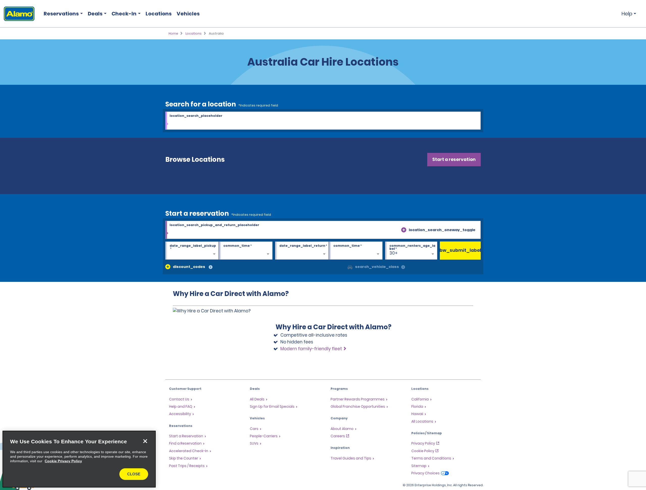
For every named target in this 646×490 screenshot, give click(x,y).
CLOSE (133, 474)
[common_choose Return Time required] (355, 251)
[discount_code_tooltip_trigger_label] (210, 267)
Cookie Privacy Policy (63, 461)
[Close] (145, 441)
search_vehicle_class (377, 266)
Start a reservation (454, 159)
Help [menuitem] (627, 13)
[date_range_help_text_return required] (301, 251)
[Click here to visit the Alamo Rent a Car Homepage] (17, 14)
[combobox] (323, 121)
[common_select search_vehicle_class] (350, 266)
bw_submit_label (460, 250)
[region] (79, 459)
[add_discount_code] (167, 266)
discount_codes (189, 266)
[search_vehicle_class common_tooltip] (403, 267)
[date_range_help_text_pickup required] (192, 251)
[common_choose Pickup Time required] (245, 251)
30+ (393, 253)
